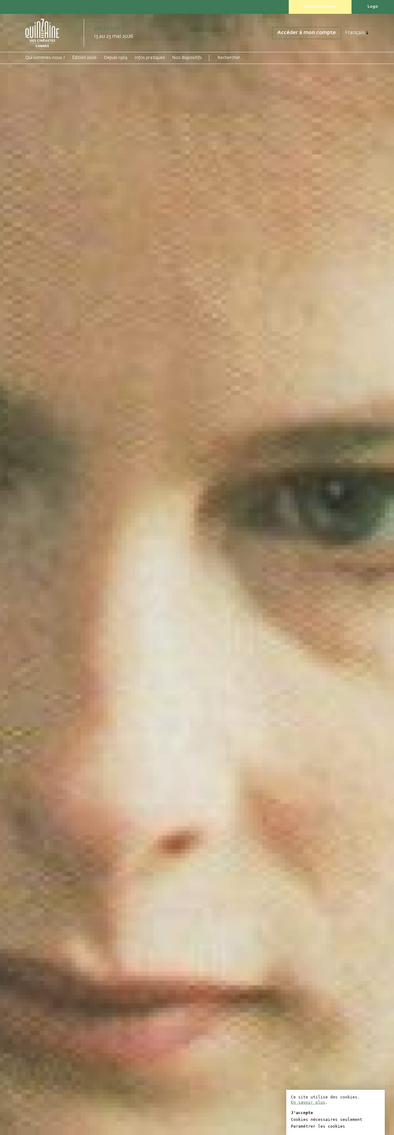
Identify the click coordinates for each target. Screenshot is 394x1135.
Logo (373, 7)
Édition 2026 (84, 58)
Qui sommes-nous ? (45, 58)
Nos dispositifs (187, 58)
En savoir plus (308, 1102)
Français (355, 32)
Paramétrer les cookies (318, 1126)
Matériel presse (320, 7)
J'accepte (302, 1112)
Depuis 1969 (115, 58)
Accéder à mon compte (306, 32)
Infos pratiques (150, 58)
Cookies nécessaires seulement (326, 1119)
